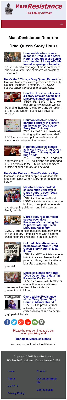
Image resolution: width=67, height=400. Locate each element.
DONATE (13, 385)
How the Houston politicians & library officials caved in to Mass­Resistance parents (41, 96)
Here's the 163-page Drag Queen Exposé (30, 79)
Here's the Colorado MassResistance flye (31, 173)
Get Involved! (45, 389)
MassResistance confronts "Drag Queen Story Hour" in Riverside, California (41, 275)
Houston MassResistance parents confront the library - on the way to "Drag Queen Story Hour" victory (41, 124)
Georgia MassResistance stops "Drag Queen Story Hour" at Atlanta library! (39, 299)
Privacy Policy (16, 393)
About (11, 378)
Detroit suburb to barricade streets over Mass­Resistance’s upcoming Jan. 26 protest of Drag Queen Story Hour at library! (41, 222)
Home (11, 371)
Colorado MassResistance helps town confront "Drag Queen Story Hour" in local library (40, 247)
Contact (41, 371)
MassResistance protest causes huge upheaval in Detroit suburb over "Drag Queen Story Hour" (40, 191)
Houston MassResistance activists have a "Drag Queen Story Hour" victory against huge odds (42, 151)
